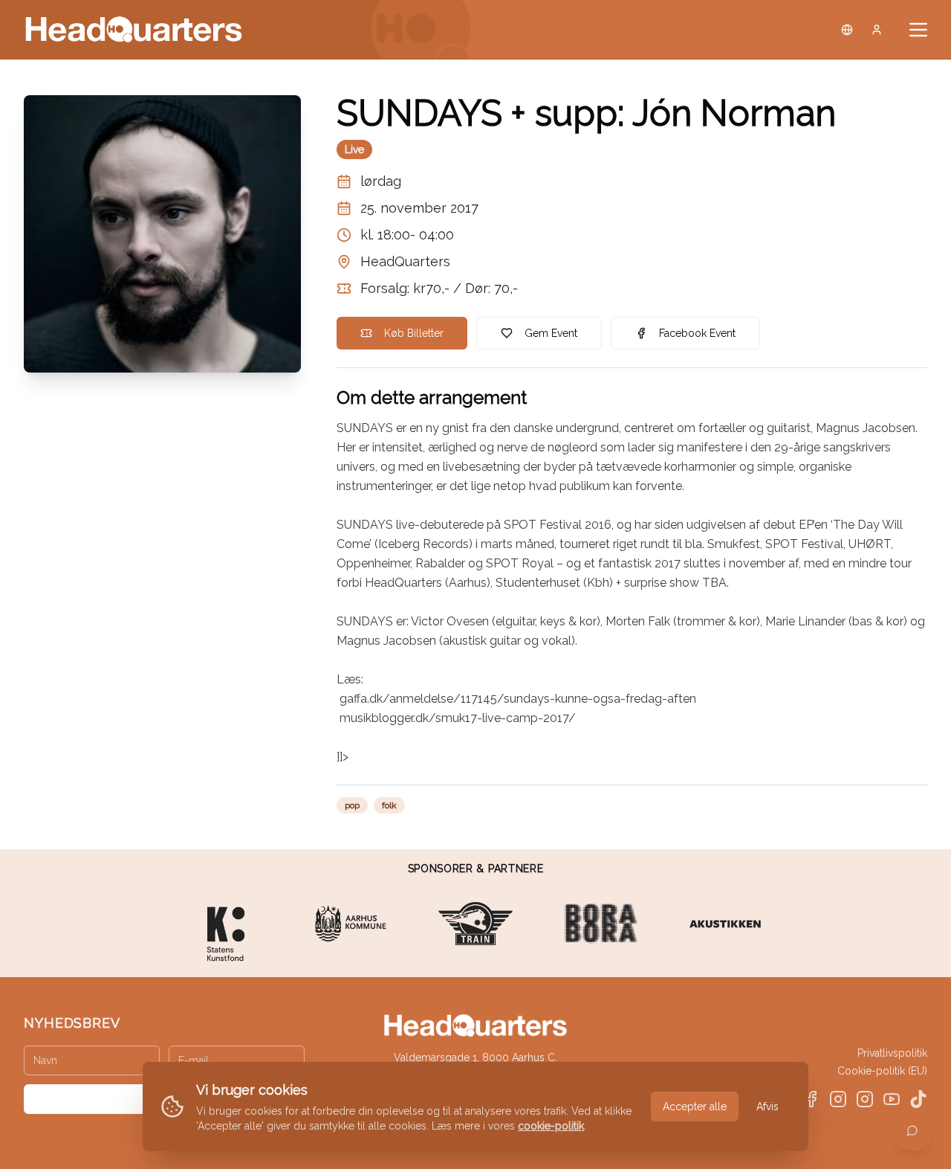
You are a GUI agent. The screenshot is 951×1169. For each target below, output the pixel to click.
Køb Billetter (414, 333)
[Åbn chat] (912, 1130)
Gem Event (551, 333)
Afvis (767, 1106)
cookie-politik (551, 1126)
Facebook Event (697, 333)
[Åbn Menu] (918, 30)
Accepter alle (695, 1106)
